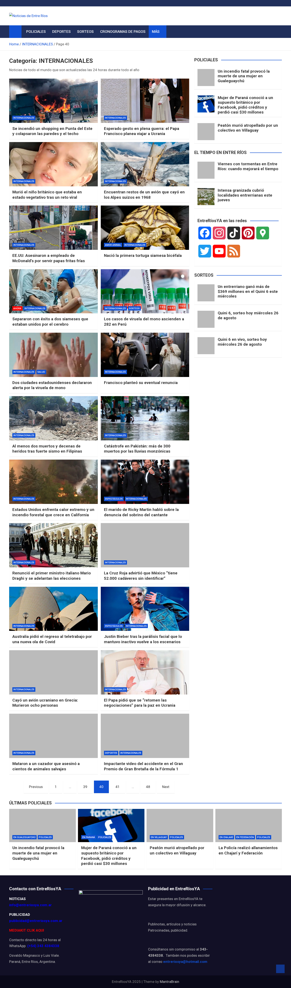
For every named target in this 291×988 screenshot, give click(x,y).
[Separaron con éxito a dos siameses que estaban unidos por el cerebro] (53, 291)
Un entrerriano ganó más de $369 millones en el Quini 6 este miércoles (248, 291)
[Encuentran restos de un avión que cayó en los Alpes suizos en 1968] (145, 164)
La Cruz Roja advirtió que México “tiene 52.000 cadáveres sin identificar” (140, 576)
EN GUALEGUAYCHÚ (24, 837)
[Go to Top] (280, 969)
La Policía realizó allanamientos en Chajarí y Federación (248, 850)
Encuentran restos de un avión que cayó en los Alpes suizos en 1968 (144, 195)
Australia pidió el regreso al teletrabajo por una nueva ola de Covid (52, 639)
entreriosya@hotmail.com (185, 961)
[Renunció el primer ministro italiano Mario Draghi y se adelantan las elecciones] (53, 545)
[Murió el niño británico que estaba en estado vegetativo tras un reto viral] (53, 164)
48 (148, 787)
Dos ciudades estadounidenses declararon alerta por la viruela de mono (52, 385)
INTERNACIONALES (23, 117)
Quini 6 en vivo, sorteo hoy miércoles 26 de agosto (242, 342)
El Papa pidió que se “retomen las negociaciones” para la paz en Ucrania (139, 703)
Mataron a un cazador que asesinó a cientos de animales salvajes (46, 766)
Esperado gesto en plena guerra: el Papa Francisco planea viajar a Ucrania (141, 131)
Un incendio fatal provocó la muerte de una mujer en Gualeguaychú (244, 76)
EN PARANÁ (88, 837)
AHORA (17, 308)
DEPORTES (61, 31)
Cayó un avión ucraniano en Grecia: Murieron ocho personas (45, 703)
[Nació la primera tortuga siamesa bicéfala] (145, 228)
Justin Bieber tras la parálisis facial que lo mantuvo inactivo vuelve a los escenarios (143, 639)
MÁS (156, 31)
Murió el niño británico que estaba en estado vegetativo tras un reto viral (47, 195)
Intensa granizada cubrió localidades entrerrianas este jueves (245, 195)
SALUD (41, 372)
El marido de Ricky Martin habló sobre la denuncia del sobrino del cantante (141, 512)
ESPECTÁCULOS (114, 499)
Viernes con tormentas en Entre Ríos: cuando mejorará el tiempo (248, 166)
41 (117, 787)
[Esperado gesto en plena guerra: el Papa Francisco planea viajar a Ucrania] (145, 101)
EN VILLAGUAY (159, 837)
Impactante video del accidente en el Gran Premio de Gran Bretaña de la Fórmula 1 (143, 766)
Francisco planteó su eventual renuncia (141, 382)
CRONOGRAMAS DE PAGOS (123, 31)
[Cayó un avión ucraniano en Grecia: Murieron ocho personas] (53, 672)
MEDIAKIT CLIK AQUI (26, 930)
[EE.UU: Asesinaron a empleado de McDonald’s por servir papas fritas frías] (53, 228)
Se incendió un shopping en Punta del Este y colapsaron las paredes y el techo (52, 131)
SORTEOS (85, 31)
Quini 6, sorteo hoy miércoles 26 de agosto (248, 315)
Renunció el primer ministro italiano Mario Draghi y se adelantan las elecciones (51, 576)
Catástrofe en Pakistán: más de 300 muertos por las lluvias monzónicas (137, 449)
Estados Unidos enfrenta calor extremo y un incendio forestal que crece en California (53, 512)
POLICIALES (36, 31)
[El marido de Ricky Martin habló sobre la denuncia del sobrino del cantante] (145, 482)
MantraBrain (169, 981)
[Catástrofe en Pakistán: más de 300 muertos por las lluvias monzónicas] (145, 418)
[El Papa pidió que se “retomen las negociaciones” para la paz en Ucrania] (145, 672)
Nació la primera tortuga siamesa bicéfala (143, 255)
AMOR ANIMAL (113, 245)
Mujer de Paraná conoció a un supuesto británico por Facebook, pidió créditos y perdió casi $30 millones (245, 105)
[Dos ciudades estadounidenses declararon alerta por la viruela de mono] (53, 355)
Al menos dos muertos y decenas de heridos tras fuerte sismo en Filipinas (47, 449)
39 (85, 787)
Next (165, 787)
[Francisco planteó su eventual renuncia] (145, 355)
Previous (36, 787)
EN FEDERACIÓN (245, 837)
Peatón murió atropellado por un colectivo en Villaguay (248, 128)
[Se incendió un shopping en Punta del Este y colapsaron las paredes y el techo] (53, 101)
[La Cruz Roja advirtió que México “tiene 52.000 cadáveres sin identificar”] (145, 545)
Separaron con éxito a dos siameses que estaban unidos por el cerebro (50, 321)
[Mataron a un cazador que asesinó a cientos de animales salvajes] (53, 736)
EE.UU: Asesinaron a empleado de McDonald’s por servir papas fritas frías (48, 258)
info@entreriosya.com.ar (30, 905)
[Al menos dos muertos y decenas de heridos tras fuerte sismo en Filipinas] (53, 418)
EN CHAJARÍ (226, 837)
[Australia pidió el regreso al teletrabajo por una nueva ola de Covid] (53, 609)
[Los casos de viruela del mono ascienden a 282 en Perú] (145, 291)
